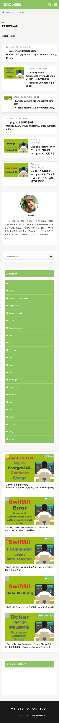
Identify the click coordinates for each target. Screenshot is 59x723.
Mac (10, 357)
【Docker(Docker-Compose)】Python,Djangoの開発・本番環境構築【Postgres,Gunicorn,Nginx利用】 (40, 79)
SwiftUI (11, 417)
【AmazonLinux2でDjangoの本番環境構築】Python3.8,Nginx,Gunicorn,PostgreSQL (34, 104)
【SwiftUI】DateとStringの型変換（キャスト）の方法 (29, 607)
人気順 (12, 36)
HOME (7, 12)
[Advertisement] (29, 681)
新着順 (5, 36)
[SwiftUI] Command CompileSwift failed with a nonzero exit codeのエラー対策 (26, 529)
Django (11, 291)
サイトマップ (17, 709)
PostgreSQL (20, 12)
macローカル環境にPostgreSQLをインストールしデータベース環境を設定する (43, 176)
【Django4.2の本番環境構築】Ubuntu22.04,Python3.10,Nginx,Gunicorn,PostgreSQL (31, 54)
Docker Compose (16, 328)
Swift (11, 409)
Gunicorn (12, 350)
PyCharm (12, 394)
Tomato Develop (11, 4)
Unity (11, 432)
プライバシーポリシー (37, 709)
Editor (11, 335)
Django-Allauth (15, 305)
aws (10, 283)
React (11, 402)
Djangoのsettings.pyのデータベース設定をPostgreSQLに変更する (43, 150)
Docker (12, 320)
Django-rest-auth (15, 313)
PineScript (13, 380)
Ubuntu (12, 424)
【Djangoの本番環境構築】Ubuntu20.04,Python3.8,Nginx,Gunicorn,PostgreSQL (31, 126)
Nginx (11, 372)
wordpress (13, 439)
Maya (11, 365)
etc (10, 343)
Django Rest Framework (18, 298)
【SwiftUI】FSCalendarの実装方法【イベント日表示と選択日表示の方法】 (29, 569)
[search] (51, 257)
